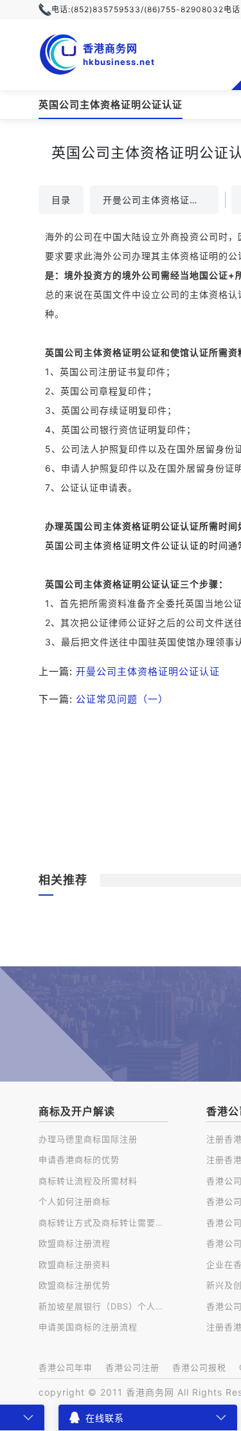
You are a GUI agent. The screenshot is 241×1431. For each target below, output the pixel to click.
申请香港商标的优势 (79, 1159)
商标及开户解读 (77, 1111)
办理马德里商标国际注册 (88, 1139)
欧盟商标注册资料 (75, 1264)
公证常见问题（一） (122, 699)
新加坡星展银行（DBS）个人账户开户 (103, 1306)
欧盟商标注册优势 (75, 1285)
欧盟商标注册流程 (75, 1243)
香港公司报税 (199, 1367)
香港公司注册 (132, 1367)
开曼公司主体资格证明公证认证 (161, 199)
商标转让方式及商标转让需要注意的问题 (103, 1222)
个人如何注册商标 (75, 1201)
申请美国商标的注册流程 (88, 1327)
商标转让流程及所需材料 (88, 1181)
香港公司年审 (66, 1367)
